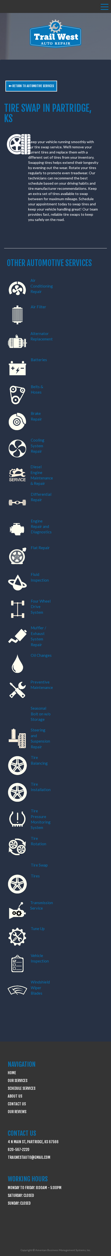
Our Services (17, 1080)
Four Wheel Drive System (41, 607)
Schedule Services (21, 1088)
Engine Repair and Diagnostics (41, 526)
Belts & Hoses (37, 389)
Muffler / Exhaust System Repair (38, 636)
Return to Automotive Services (33, 86)
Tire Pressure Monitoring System (41, 819)
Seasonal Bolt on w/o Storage (41, 714)
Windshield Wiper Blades (40, 987)
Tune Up (38, 928)
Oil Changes (41, 655)
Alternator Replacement (41, 336)
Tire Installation (41, 787)
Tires (35, 876)
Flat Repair (40, 547)
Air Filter (38, 306)
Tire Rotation (38, 841)
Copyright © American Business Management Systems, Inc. (56, 1250)
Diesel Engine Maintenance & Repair (41, 475)
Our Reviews (17, 1112)
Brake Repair (36, 416)
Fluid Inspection (40, 577)
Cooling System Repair (37, 445)
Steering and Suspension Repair (40, 738)
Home (12, 1073)
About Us (15, 1096)
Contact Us (17, 1104)
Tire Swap (39, 865)
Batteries (39, 359)
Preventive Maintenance (41, 685)
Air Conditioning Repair (41, 286)
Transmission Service (41, 905)
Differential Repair (41, 497)
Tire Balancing (39, 760)
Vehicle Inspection (40, 958)
